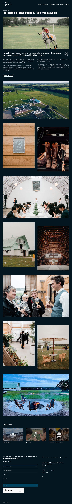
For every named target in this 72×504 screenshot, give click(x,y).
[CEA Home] (8, 4)
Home (43, 457)
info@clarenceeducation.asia (11, 458)
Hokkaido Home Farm (8, 75)
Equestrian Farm (6, 10)
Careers (61, 4)
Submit (5, 485)
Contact (66, 4)
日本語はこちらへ (7, 461)
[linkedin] (42, 476)
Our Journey (45, 4)
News (57, 4)
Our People (52, 4)
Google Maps (44, 466)
